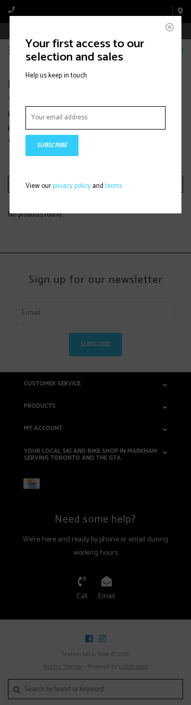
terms (113, 186)
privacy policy (72, 186)
